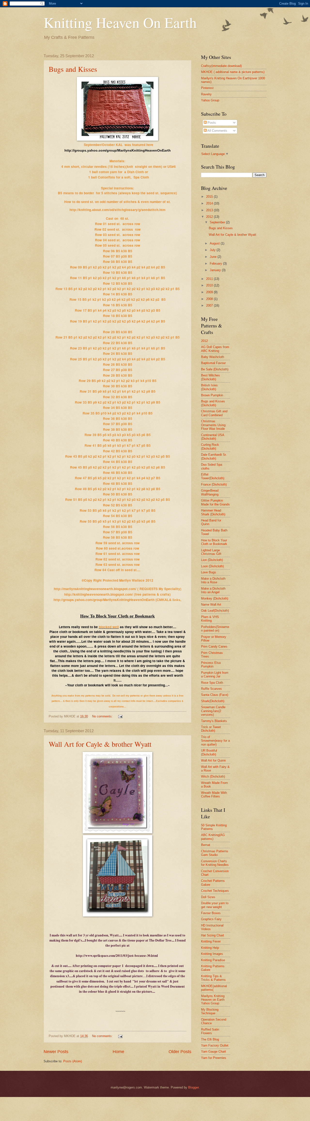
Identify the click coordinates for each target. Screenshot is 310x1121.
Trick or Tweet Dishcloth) (211, 728)
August (215, 243)
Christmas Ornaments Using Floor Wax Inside (213, 425)
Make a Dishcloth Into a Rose (213, 580)
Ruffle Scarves (211, 688)
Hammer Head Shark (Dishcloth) (213, 512)
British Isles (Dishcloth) (209, 387)
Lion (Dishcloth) (212, 560)
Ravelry (206, 94)
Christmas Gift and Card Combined (214, 413)
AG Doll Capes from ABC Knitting (215, 348)
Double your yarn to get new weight (214, 905)
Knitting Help (210, 948)
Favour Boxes (211, 913)
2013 (210, 210)
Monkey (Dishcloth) (214, 598)
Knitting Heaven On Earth (120, 22)
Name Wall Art (211, 604)
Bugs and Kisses (73, 69)
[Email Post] (120, 716)
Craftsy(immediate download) (221, 66)
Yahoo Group (210, 100)
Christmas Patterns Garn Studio (214, 853)
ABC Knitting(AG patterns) (213, 836)
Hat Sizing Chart (212, 935)
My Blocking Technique (209, 1011)
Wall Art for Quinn (213, 760)
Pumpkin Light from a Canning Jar (214, 674)
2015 (210, 196)
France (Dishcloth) (214, 484)
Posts (211, 122)
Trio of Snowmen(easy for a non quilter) (215, 740)
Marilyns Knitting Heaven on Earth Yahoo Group (213, 999)
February (216, 263)
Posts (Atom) (72, 1061)
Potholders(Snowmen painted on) (215, 628)
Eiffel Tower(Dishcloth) (212, 476)
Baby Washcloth (212, 357)
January (216, 270)
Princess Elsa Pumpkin (211, 664)
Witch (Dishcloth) (213, 776)
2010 (210, 285)
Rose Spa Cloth (212, 682)
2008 (210, 299)
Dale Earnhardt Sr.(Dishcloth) (214, 456)
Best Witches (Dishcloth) (210, 377)
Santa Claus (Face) (214, 695)
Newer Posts (56, 1051)
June (213, 257)
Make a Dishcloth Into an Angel (213, 590)
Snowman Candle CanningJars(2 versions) (213, 710)
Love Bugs (208, 572)
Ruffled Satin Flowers (210, 1031)
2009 (210, 292)
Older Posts (180, 1051)
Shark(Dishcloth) (212, 701)
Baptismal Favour (213, 363)
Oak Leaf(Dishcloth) (215, 610)
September (218, 222)
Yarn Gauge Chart (213, 1051)
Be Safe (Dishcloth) (214, 369)
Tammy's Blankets (214, 721)
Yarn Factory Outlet (214, 1045)
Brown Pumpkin (212, 395)
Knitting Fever (211, 941)
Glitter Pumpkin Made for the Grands (215, 502)
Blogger (193, 1087)
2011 (210, 279)
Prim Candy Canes (214, 646)
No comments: (103, 716)
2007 (210, 305)
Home (118, 1051)
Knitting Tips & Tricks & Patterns (213, 978)
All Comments (217, 130)
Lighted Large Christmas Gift (211, 552)
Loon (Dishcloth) (212, 566)
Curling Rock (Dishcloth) (210, 446)
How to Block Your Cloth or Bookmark (214, 542)
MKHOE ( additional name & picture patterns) (232, 72)
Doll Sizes (208, 897)
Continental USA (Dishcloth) (212, 436)
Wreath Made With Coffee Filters (214, 794)
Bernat (205, 845)
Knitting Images (212, 954)
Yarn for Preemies (213, 1058)
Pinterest (207, 88)
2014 (210, 203)
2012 (210, 217)
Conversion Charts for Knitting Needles (215, 863)
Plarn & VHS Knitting (210, 618)
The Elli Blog (210, 1039)
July (213, 250)
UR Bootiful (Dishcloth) (209, 752)
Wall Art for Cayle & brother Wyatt (100, 744)
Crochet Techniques (215, 891)
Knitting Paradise (213, 960)
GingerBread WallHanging (209, 492)
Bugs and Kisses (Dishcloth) (213, 403)
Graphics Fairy (211, 919)
